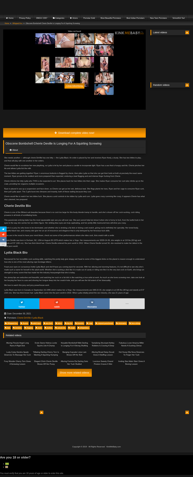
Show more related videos (74, 372)
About (15, 150)
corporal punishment (105, 323)
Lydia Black (37, 318)
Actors (75, 18)
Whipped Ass (17, 23)
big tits (69, 323)
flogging (30, 328)
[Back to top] (185, 469)
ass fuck (49, 323)
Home (11, 18)
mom (40, 328)
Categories (59, 18)
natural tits (61, 328)
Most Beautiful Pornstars (111, 18)
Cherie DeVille (24, 318)
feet (8, 328)
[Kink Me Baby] (26, 7)
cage (90, 323)
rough (73, 328)
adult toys (37, 323)
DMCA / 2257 (41, 18)
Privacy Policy (25, 18)
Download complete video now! (76, 132)
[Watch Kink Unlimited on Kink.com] (54, 66)
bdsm (60, 323)
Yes (7, 464)
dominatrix (122, 323)
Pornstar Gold (89, 18)
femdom (18, 328)
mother (49, 328)
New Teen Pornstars (158, 18)
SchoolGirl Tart (179, 18)
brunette (80, 323)
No (6, 467)
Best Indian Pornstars (135, 18)
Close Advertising (74, 86)
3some (25, 323)
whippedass (84, 328)
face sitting (135, 323)
